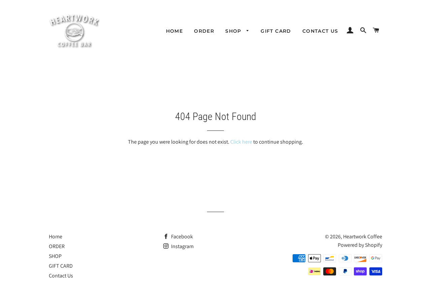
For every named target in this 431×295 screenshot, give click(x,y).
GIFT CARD (276, 31)
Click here (241, 141)
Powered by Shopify (360, 244)
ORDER (204, 31)
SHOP (234, 31)
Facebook (181, 236)
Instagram (182, 246)
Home (174, 31)
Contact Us (320, 31)
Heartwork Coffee (362, 236)
